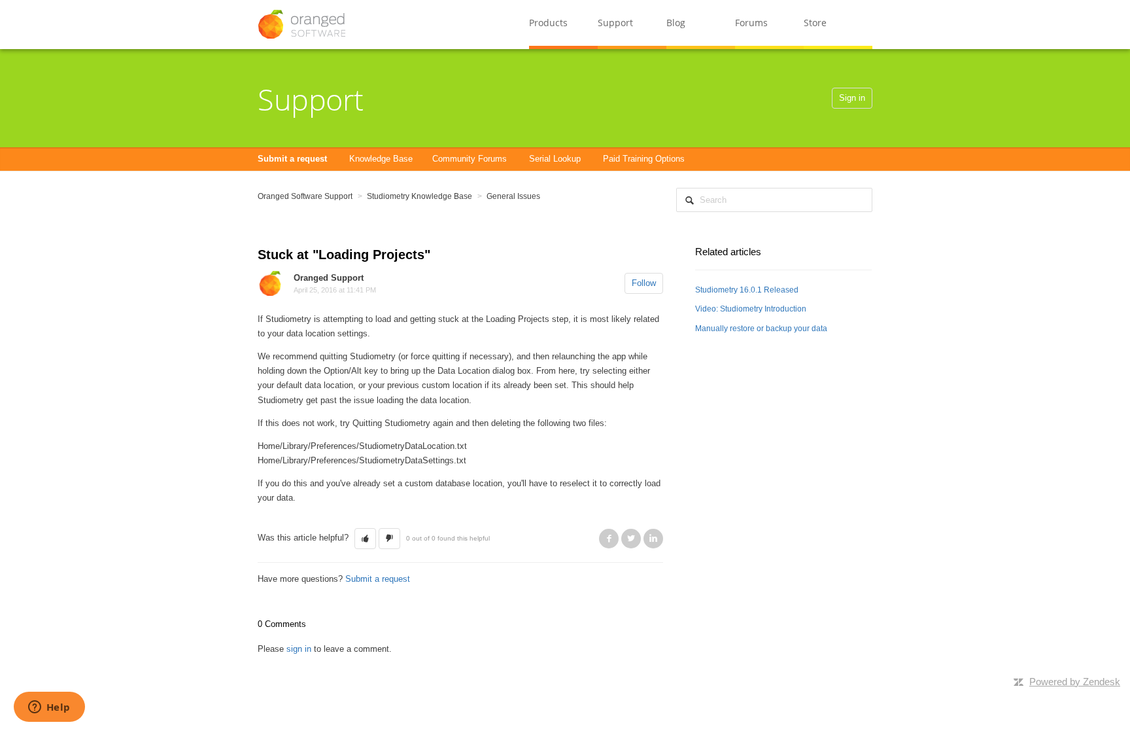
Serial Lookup (555, 159)
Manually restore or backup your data (761, 328)
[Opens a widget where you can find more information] (49, 708)
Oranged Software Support (305, 196)
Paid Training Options (644, 159)
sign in (298, 649)
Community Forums (469, 159)
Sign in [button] (852, 98)
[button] (365, 538)
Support (615, 22)
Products (548, 22)
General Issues (513, 196)
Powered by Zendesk (1074, 681)
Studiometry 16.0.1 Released (746, 289)
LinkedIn (653, 538)
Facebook (609, 538)
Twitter (631, 538)
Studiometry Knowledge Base (419, 196)
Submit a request (292, 159)
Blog (675, 22)
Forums (751, 22)
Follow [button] (644, 283)
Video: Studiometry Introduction (750, 308)
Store (815, 22)
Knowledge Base (381, 159)
